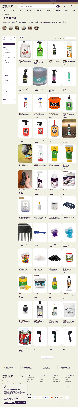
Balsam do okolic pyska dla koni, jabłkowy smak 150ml (39, 88)
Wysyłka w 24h (41, 3)
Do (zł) (11, 39)
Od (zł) (4, 39)
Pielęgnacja (38, 10)
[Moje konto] (64, 6)
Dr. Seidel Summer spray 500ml (40, 165)
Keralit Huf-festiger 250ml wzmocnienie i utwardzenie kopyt (54, 322)
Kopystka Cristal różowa (38, 348)
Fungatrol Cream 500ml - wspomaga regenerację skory (54, 218)
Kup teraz (58, 1)
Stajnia (48, 10)
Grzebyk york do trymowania (39, 244)
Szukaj (58, 6)
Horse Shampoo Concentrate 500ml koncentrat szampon (54, 295)
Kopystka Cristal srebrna (53, 348)
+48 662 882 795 (7, 383)
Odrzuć (12, 402)
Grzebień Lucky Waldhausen (68, 217)
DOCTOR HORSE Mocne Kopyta (54, 140)
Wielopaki (57, 10)
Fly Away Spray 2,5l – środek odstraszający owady (24, 218)
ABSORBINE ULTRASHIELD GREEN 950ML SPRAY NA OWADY (39, 62)
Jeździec (12, 10)
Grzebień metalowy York (23, 244)
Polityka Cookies (11, 399)
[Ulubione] (67, 6)
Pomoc (75, 3)
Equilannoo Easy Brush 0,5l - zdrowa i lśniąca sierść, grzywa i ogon (40, 192)
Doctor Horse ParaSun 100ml (24, 165)
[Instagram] (23, 376)
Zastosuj (9, 43)
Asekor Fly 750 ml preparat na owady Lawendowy (25, 88)
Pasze (4, 10)
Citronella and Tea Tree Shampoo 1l (67, 88)
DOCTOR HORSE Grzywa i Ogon (25, 140)
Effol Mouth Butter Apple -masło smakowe (68, 166)
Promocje (66, 10)
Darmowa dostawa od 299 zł (7, 3)
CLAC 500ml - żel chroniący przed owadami (54, 115)
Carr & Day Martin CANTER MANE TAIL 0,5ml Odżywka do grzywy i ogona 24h (54, 89)
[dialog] (14, 394)
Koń (20, 10)
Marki (74, 10)
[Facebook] (20, 376)
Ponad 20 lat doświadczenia (58, 3)
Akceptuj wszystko (21, 402)
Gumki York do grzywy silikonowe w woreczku (38, 270)
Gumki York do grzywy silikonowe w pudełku (53, 245)
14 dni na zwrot (25, 3)
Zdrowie (29, 10)
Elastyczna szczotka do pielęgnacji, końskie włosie (24, 191)
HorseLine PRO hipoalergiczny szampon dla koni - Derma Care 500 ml (69, 296)
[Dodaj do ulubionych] (31, 42)
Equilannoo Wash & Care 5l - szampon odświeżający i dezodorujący (68, 192)
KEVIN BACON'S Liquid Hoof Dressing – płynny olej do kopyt (24, 349)
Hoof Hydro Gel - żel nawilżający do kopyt (67, 270)
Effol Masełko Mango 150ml (54, 165)
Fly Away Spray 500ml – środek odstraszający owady (40, 218)
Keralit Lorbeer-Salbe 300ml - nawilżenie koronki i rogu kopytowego (68, 322)
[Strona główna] (2, 14)
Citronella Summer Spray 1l (24, 114)
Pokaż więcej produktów (47, 357)
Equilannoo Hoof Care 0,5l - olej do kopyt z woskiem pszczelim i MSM (54, 192)
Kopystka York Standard (67, 348)
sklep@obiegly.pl (18, 383)
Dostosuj (6, 402)
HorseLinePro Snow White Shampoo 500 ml (39, 322)
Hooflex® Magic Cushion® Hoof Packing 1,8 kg (39, 295)
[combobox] (38, 6)
